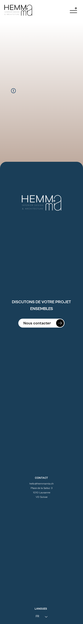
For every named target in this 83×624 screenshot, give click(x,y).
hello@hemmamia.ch (41, 483)
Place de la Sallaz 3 (42, 488)
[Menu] (73, 10)
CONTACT (41, 478)
